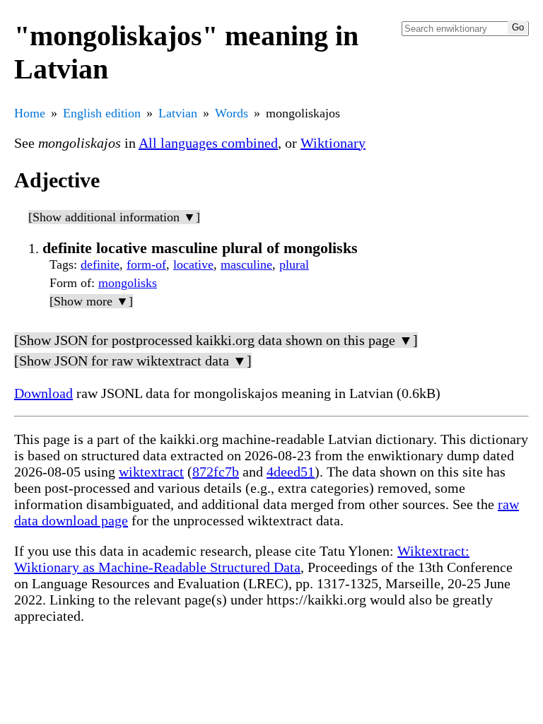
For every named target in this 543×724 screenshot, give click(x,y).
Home (29, 113)
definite (100, 264)
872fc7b (215, 471)
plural (294, 264)
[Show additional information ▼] (114, 217)
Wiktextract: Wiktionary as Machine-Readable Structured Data (241, 559)
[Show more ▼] (91, 301)
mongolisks (127, 283)
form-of (146, 264)
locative (193, 264)
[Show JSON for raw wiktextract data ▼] (133, 360)
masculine (246, 264)
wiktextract (151, 471)
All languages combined (208, 143)
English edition (102, 113)
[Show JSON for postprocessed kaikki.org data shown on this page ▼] (216, 340)
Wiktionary (333, 143)
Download (43, 393)
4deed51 (291, 471)
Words (231, 113)
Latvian (177, 113)
